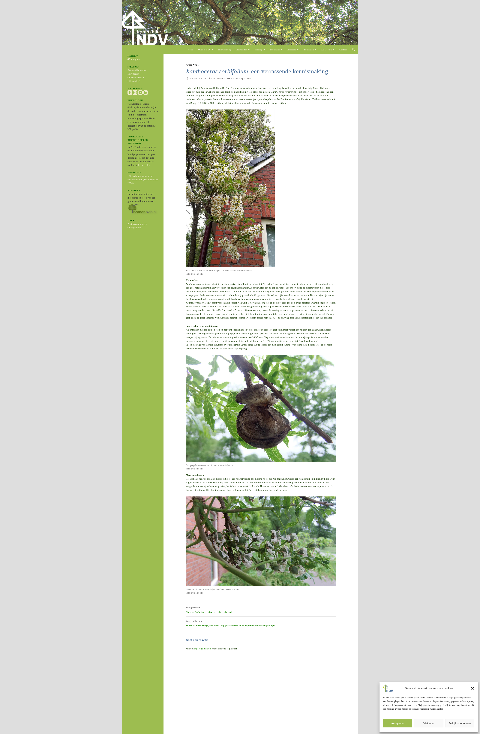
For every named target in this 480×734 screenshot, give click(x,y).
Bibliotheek (309, 50)
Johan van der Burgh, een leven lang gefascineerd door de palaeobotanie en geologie (230, 623)
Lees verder (144, 165)
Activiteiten (241, 50)
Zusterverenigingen (137, 224)
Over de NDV (204, 50)
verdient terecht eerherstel (209, 609)
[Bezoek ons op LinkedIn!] (145, 92)
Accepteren (397, 723)
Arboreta (291, 50)
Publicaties (275, 50)
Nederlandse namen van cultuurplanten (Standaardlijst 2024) (143, 180)
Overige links (134, 227)
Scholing (258, 50)
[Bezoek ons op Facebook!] (130, 92)
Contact (343, 50)
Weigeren (428, 723)
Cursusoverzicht (136, 77)
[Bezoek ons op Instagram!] (135, 92)
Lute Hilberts (218, 78)
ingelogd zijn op (202, 648)
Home (190, 50)
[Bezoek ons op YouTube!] (140, 92)
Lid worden (326, 50)
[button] (472, 688)
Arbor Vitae (192, 64)
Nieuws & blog (224, 50)
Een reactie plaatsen (240, 78)
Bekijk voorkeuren (460, 723)
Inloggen (135, 59)
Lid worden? (134, 81)
